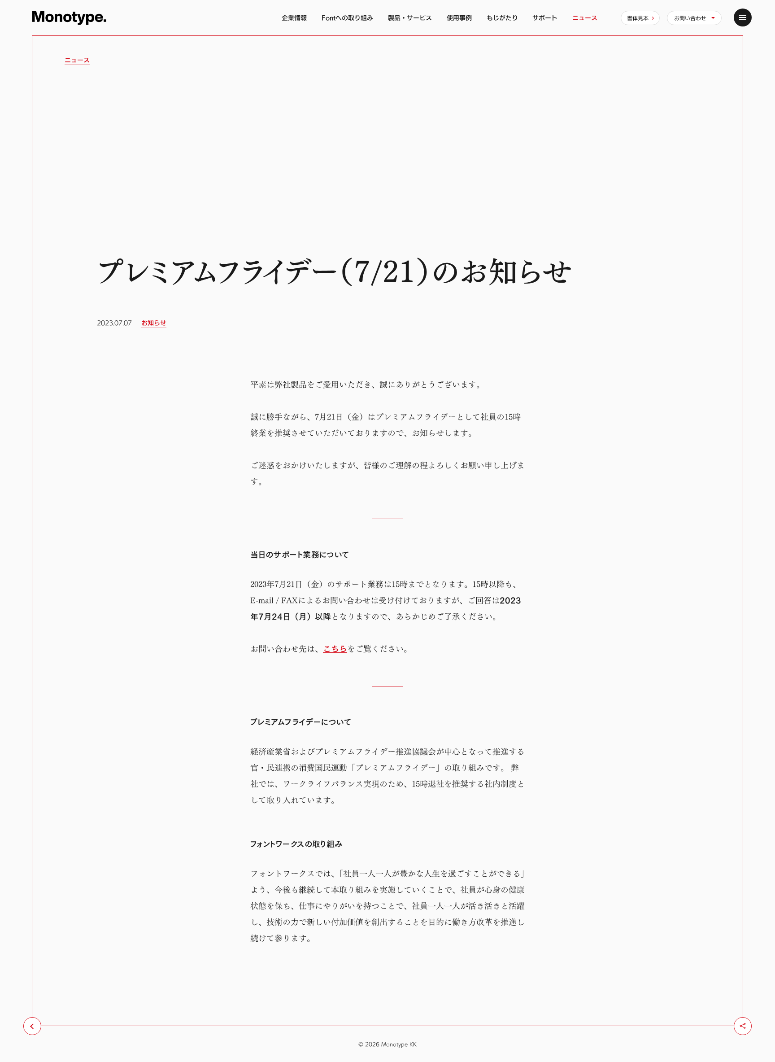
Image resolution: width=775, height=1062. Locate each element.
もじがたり (502, 17)
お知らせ (153, 323)
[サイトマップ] (743, 17)
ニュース (584, 17)
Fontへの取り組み (347, 17)
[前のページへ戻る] (32, 1026)
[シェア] (743, 1026)
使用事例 (459, 17)
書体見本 (638, 18)
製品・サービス (410, 17)
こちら (335, 649)
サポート (544, 17)
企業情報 (294, 17)
